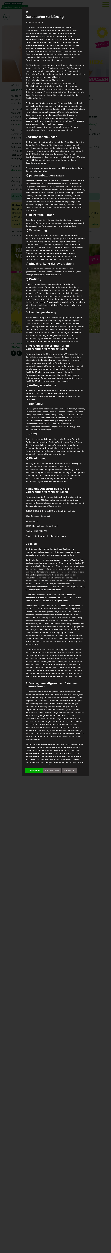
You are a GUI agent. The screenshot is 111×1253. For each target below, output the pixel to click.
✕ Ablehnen (69, 770)
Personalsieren (52, 770)
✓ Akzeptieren (34, 770)
